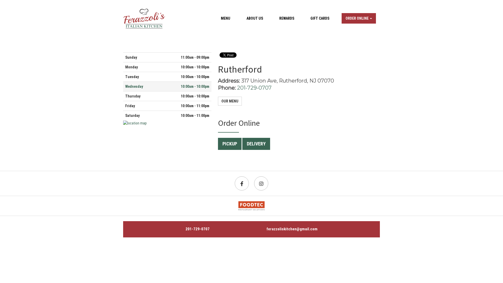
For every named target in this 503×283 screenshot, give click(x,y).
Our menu (229, 101)
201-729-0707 (254, 88)
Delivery (256, 143)
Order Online (357, 18)
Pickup (229, 143)
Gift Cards (319, 18)
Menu (225, 18)
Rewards (286, 18)
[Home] (144, 18)
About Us (255, 18)
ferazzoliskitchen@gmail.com (292, 229)
